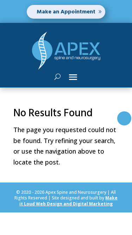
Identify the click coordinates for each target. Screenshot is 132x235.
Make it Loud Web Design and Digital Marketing (68, 201)
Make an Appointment (66, 12)
